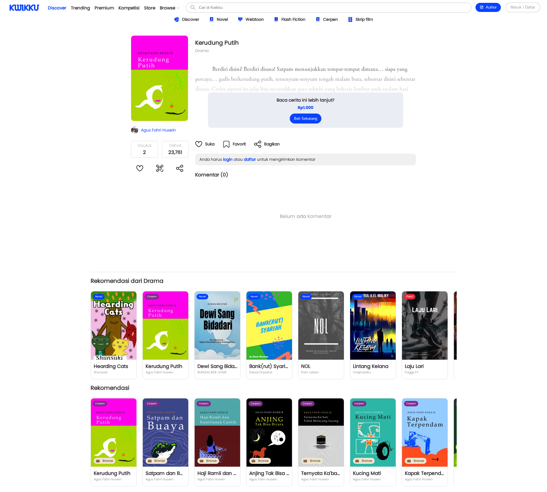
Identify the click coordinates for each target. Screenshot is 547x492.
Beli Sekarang (305, 118)
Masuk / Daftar (523, 7)
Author (490, 7)
